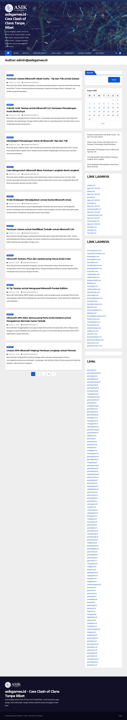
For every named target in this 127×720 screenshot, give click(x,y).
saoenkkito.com (92, 262)
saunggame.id (92, 450)
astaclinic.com (92, 334)
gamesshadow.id (93, 400)
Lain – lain (55, 53)
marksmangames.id (94, 584)
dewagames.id (92, 417)
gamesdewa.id (92, 409)
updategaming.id (93, 474)
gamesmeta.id (92, 552)
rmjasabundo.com (93, 292)
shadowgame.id (92, 453)
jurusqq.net (91, 197)
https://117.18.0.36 (93, 188)
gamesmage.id (92, 558)
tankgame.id (91, 632)
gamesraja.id (91, 403)
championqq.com (93, 221)
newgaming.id (92, 462)
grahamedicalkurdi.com (95, 340)
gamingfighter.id (92, 549)
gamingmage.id (92, 537)
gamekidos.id (92, 641)
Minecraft (69, 53)
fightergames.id (92, 572)
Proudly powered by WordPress (14, 716)
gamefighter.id (92, 599)
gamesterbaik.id (92, 415)
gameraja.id (91, 438)
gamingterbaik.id (93, 388)
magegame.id (92, 623)
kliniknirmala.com (93, 319)
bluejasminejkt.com (94, 280)
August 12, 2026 (14, 203)
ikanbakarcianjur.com (94, 304)
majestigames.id (93, 426)
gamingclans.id (92, 531)
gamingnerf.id (92, 525)
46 (49, 374)
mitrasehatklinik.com (94, 310)
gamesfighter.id (92, 555)
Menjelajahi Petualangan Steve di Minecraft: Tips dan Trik (37, 141)
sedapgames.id (92, 423)
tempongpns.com (93, 256)
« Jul (102, 123)
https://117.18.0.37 (93, 218)
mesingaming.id (92, 659)
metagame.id (91, 614)
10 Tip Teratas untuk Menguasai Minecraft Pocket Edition (37, 288)
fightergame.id (92, 617)
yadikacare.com (92, 331)
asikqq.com (91, 185)
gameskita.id (91, 370)
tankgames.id (92, 581)
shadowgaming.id (93, 397)
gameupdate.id (92, 498)
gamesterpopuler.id (94, 373)
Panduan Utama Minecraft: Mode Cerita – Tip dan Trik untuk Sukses (43, 78)
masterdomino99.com (94, 215)
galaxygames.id (92, 486)
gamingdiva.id (92, 656)
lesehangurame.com (94, 250)
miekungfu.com (92, 286)
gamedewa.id (92, 441)
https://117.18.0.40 (93, 224)
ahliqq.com (91, 191)
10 (89, 108)
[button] (116, 53)
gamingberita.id (92, 459)
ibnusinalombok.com (94, 337)
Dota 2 (26, 53)
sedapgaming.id (92, 406)
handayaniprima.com (94, 265)
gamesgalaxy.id (92, 471)
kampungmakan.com (94, 268)
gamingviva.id (92, 665)
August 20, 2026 (14, 82)
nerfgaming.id (92, 543)
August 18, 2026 (14, 115)
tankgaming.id (92, 635)
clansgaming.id (92, 534)
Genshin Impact (40, 53)
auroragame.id (92, 504)
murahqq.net (91, 203)
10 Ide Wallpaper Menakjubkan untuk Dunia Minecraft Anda (39, 200)
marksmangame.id (93, 629)
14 (108, 108)
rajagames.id (91, 435)
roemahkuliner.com (94, 259)
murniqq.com (91, 230)
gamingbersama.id (93, 382)
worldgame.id (92, 519)
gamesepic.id (92, 561)
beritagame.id (92, 516)
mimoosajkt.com (93, 295)
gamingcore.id (92, 650)
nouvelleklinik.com (93, 322)
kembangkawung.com (95, 298)
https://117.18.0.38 (93, 212)
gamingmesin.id (92, 644)
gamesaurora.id (92, 468)
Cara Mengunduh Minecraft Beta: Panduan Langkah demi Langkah (43, 170)
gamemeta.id (91, 596)
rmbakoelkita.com (93, 274)
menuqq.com (91, 233)
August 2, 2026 (14, 354)
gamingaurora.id (93, 456)
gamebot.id (91, 602)
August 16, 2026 (14, 144)
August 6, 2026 (14, 292)
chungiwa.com (92, 301)
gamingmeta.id (92, 540)
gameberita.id (92, 501)
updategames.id (92, 489)
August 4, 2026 (14, 325)
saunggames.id (92, 420)
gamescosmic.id (93, 477)
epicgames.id (92, 578)
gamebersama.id (93, 429)
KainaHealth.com (93, 325)
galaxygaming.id (93, 465)
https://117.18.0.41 (93, 206)
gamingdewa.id (92, 379)
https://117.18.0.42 (93, 200)
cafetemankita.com (93, 289)
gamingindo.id (92, 653)
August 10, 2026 (14, 233)
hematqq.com (92, 227)
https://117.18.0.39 (93, 194)
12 (99, 108)
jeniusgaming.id (92, 391)
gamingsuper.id (92, 662)
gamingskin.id (92, 528)
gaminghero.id (92, 647)
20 (104, 111)
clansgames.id (92, 563)
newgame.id (91, 507)
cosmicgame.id (92, 510)
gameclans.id (92, 593)
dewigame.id (91, 447)
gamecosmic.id (92, 495)
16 (117, 108)
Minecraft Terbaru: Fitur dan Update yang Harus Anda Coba (39, 259)
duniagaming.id (92, 385)
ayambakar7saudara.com (96, 253)
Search (90, 73)
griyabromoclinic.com (94, 346)
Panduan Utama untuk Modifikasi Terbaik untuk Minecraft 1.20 (40, 229)
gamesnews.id (92, 483)
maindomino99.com (94, 209)
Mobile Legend (84, 53)
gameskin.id (91, 587)
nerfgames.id (91, 566)
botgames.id (91, 569)
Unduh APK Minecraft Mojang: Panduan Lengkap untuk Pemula (41, 350)
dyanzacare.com (93, 343)
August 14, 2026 (14, 174)
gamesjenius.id (92, 412)
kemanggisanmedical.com (96, 316)
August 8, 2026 (14, 262)
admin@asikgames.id (31, 82)
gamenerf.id (91, 590)
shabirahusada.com (94, 328)
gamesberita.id (92, 480)
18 (94, 111)
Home (16, 53)
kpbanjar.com (92, 313)
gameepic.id (91, 608)
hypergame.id (92, 626)
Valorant (100, 53)
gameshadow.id (92, 432)
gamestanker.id (92, 638)
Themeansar (39, 716)
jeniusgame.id (92, 522)
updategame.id (92, 513)
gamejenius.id (92, 444)
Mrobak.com (91, 283)
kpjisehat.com (92, 307)
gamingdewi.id (92, 376)
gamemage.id (92, 605)
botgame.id (91, 611)
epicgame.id (91, 620)
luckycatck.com (92, 271)
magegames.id (92, 575)
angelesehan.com (93, 277)
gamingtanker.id (92, 546)
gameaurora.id (92, 492)
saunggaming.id (92, 394)
